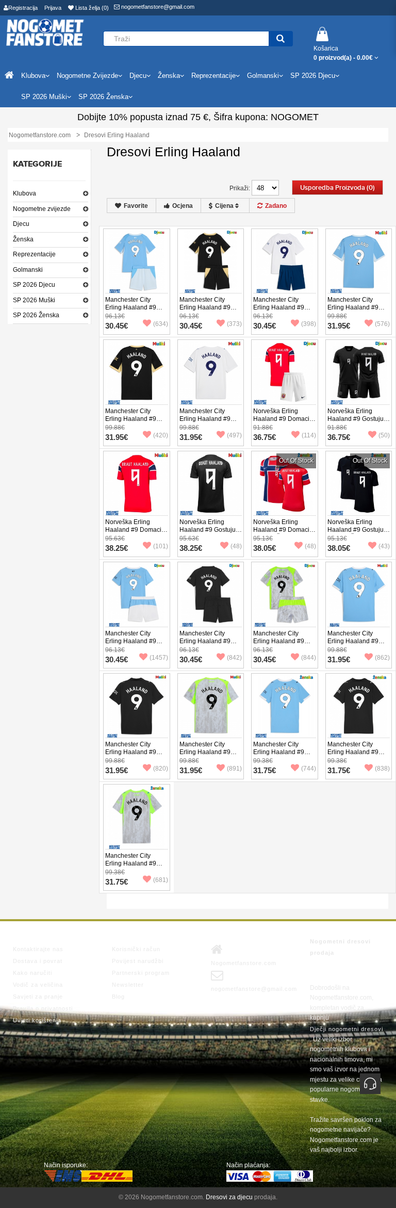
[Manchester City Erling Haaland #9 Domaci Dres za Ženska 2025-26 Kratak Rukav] (284, 706)
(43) (384, 546)
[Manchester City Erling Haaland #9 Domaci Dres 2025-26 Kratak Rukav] (358, 594)
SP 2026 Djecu (34, 284)
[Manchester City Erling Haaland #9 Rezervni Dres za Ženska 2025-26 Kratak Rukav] (136, 817)
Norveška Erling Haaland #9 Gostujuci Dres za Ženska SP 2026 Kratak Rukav (357, 533)
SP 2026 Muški (34, 300)
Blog (118, 996)
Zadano (276, 205)
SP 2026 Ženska (36, 315)
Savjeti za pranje (38, 996)
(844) (308, 657)
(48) (236, 546)
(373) (234, 324)
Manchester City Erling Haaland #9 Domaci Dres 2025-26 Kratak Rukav (358, 645)
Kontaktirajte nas (38, 949)
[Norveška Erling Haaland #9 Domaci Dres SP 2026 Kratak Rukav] (136, 483)
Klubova (24, 193)
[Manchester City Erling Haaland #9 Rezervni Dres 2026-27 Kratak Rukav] (210, 372)
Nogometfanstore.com (243, 963)
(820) (160, 768)
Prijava (52, 8)
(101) (160, 546)
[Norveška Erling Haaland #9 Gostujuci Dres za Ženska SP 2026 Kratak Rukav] (358, 483)
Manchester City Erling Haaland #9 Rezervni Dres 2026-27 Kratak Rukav (208, 422)
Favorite (136, 205)
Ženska (23, 239)
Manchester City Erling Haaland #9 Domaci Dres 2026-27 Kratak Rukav (358, 311)
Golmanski (28, 269)
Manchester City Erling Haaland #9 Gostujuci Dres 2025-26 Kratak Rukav (134, 756)
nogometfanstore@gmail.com (157, 7)
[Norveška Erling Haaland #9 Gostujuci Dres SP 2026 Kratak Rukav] (210, 483)
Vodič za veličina (38, 985)
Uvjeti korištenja (37, 1020)
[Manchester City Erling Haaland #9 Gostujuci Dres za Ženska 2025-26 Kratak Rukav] (358, 706)
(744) (308, 768)
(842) (234, 657)
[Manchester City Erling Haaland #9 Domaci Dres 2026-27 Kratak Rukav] (358, 261)
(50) (384, 435)
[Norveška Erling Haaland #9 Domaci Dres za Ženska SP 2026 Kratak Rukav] (284, 483)
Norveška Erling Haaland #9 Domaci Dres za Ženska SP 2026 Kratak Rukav (281, 533)
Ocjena (182, 205)
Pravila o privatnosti (43, 1008)
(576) (382, 324)
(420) (160, 435)
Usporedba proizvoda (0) (337, 188)
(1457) (159, 657)
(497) (234, 435)
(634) (160, 324)
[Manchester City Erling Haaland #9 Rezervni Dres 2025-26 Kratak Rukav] (210, 706)
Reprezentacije (34, 254)
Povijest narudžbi (137, 961)
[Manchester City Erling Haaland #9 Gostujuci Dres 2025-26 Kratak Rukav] (136, 706)
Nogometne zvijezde (42, 209)
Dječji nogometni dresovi (346, 1029)
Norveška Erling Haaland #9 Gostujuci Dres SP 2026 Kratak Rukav (209, 533)
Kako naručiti (32, 973)
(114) (309, 435)
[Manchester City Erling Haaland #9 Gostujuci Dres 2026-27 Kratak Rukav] (136, 372)
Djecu (21, 223)
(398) (308, 324)
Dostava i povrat (37, 961)
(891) (234, 768)
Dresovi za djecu (229, 1197)
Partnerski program (141, 973)
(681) (160, 880)
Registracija (23, 8)
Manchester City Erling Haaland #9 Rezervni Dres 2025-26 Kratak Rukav (208, 756)
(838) (382, 768)
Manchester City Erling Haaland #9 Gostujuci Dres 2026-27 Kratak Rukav (134, 422)
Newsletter (128, 985)
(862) (382, 657)
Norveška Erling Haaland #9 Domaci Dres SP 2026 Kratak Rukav (134, 533)
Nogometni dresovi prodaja (340, 947)
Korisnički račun (136, 949)
